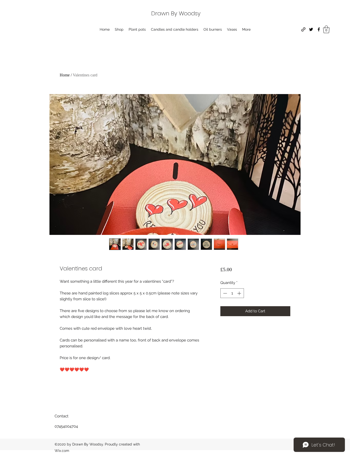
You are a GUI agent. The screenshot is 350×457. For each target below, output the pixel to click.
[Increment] (239, 293)
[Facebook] (318, 29)
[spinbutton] (232, 293)
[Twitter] (311, 29)
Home (65, 75)
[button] (326, 29)
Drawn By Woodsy (176, 13)
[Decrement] (224, 293)
